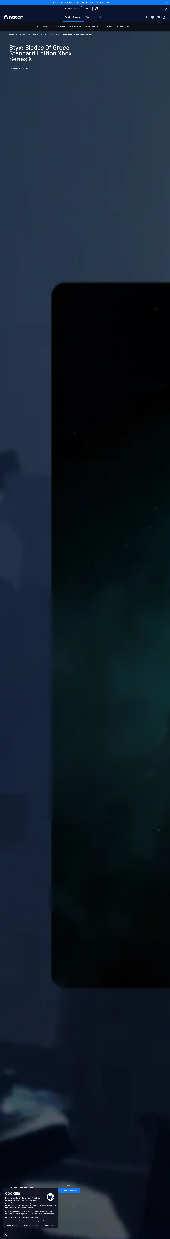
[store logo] (13, 17)
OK (87, 8)
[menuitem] (73, 17)
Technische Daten (18, 68)
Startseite (10, 35)
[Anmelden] (164, 17)
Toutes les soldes (51, 35)
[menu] (85, 17)
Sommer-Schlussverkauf (29, 35)
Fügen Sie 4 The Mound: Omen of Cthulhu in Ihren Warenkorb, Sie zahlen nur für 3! (85, 2)
